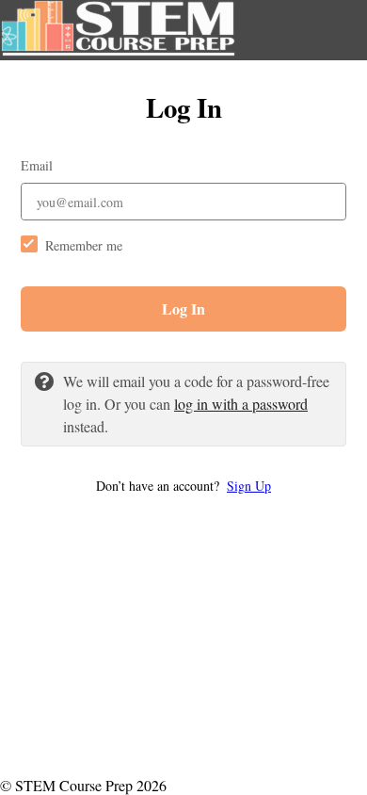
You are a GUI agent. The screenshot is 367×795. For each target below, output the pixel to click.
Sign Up (249, 486)
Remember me (83, 245)
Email (37, 165)
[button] (183, 486)
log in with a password (241, 404)
